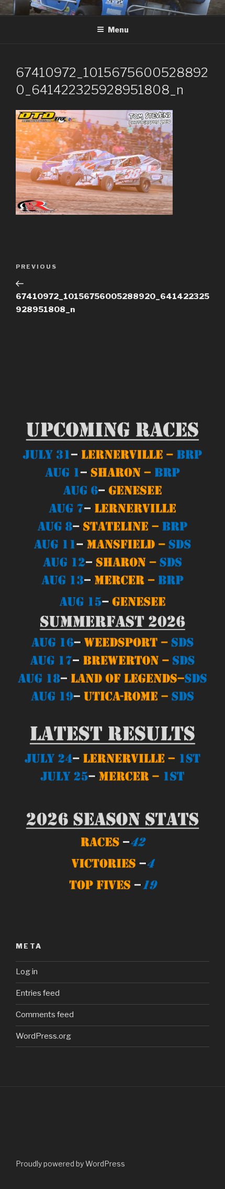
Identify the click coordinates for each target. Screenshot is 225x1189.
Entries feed (38, 993)
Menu (118, 29)
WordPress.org (43, 1036)
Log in (27, 971)
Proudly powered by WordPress (70, 1163)
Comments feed (45, 1014)
